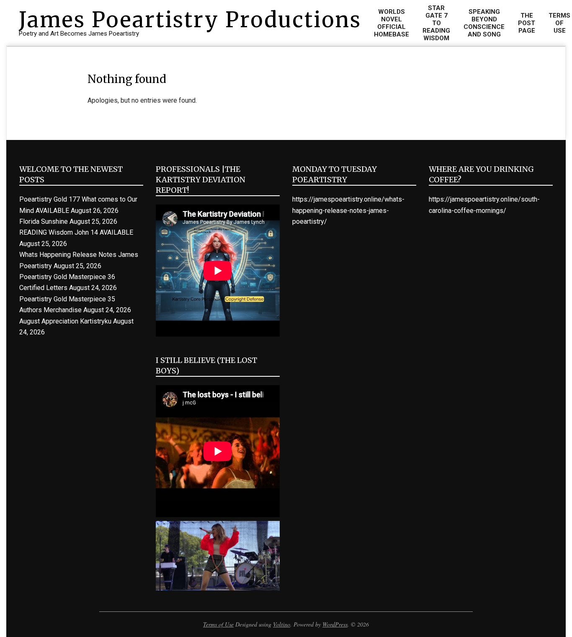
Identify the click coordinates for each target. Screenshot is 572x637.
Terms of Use (218, 624)
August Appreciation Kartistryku (65, 321)
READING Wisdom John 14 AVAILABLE (76, 232)
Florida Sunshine (43, 221)
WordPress (335, 624)
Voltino (281, 624)
